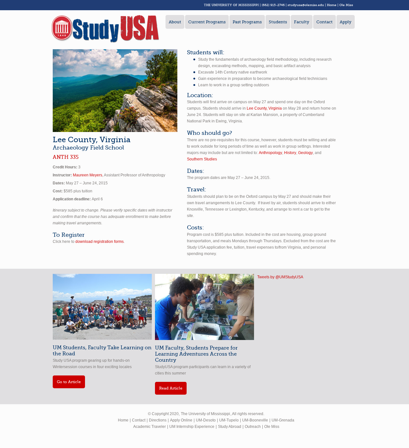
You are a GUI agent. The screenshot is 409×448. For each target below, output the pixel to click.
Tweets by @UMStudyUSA (280, 277)
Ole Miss (346, 5)
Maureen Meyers (87, 175)
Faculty (301, 21)
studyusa (295, 5)
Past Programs (247, 21)
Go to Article (69, 382)
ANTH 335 (66, 157)
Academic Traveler (149, 426)
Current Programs (207, 21)
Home (331, 5)
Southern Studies (202, 159)
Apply (345, 21)
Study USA (105, 28)
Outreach (253, 426)
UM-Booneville (255, 420)
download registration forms (99, 241)
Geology (305, 153)
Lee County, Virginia (264, 108)
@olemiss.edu (313, 5)
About (175, 21)
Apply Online (181, 420)
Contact (324, 21)
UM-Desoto (206, 420)
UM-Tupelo (229, 420)
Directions (157, 420)
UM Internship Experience (191, 426)
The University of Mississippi (205, 414)
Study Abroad (229, 426)
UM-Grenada (283, 420)
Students (278, 21)
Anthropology (270, 153)
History (290, 153)
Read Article (170, 388)
